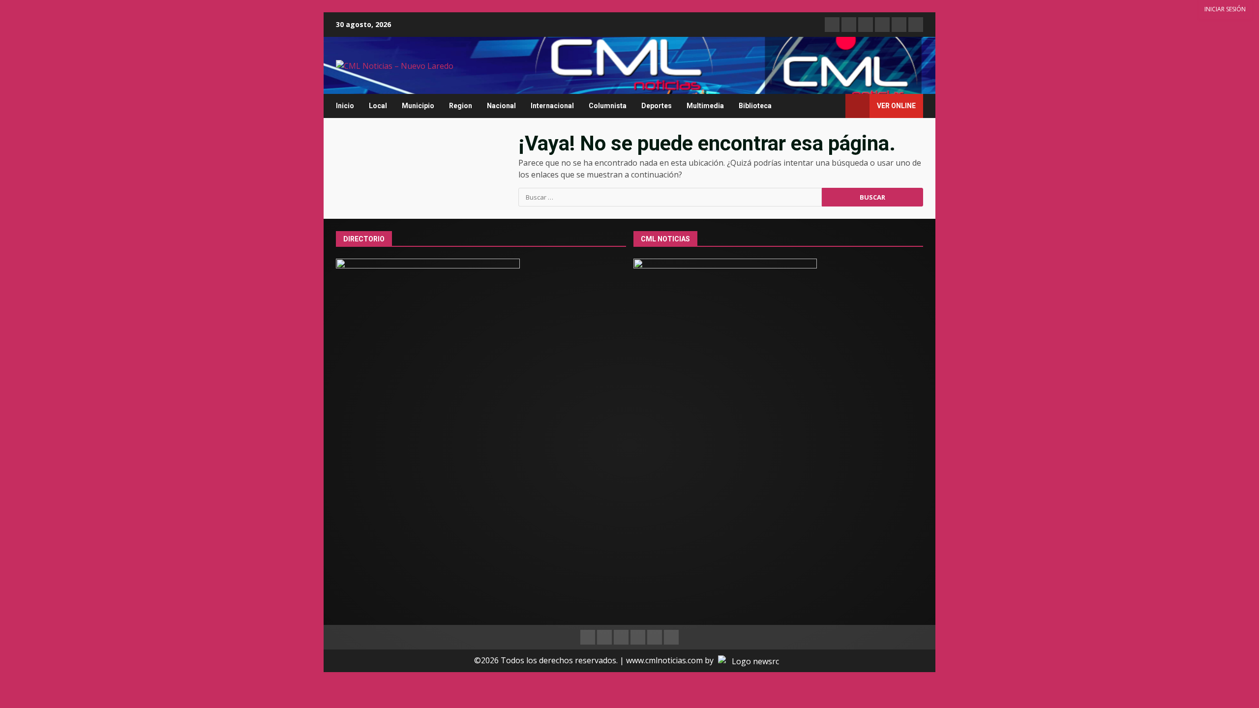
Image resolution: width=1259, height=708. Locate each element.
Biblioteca (755, 106)
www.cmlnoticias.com (664, 660)
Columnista (608, 106)
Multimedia (705, 106)
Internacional (552, 106)
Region (460, 106)
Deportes (656, 106)
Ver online (896, 106)
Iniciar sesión (1225, 9)
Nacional (501, 106)
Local (378, 106)
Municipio (418, 106)
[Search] (833, 106)
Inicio (345, 106)
